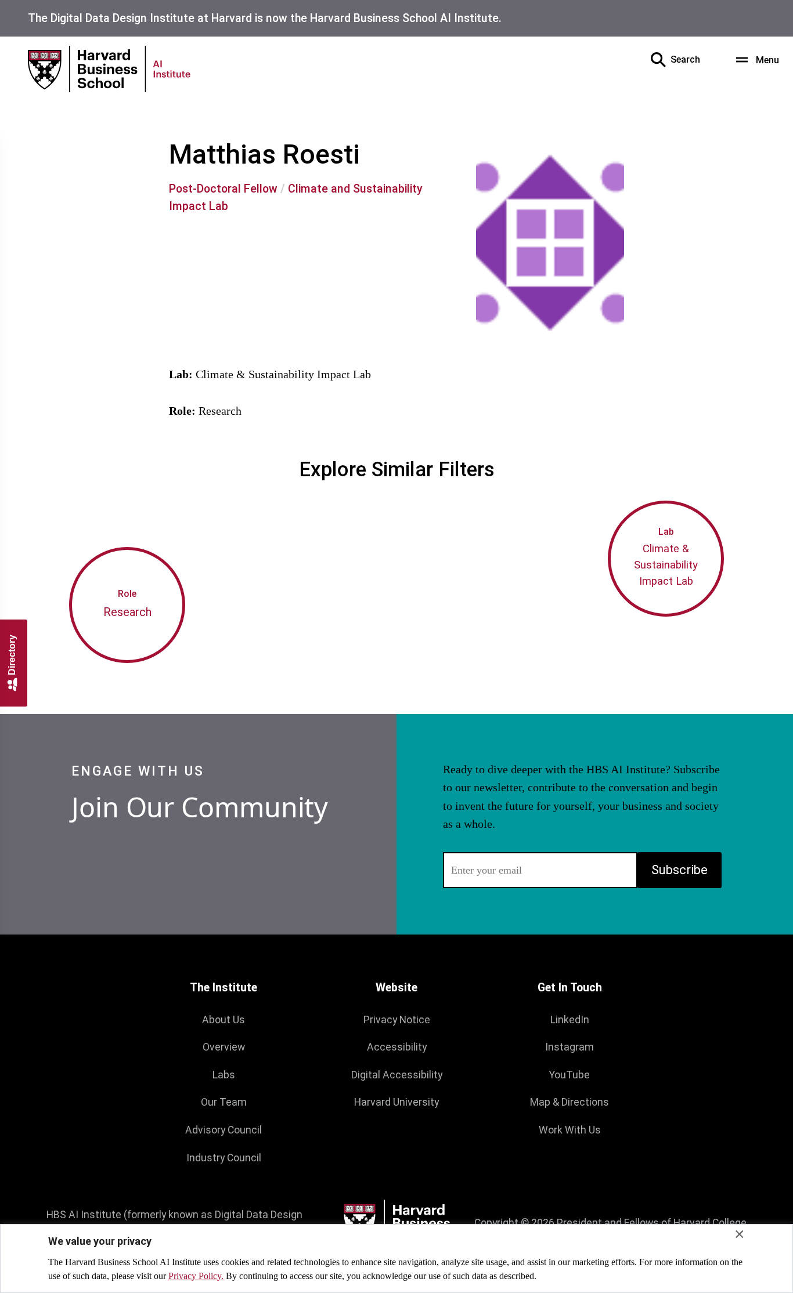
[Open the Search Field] (658, 59)
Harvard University (396, 1102)
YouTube (569, 1075)
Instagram (569, 1047)
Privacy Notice (396, 1020)
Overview (224, 1047)
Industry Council (223, 1158)
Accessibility (397, 1047)
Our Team (224, 1102)
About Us (223, 1020)
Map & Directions (569, 1102)
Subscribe (679, 870)
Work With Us (570, 1130)
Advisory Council (223, 1130)
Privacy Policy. (196, 1276)
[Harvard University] (396, 1223)
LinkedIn (569, 1020)
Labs (223, 1075)
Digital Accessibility (396, 1075)
